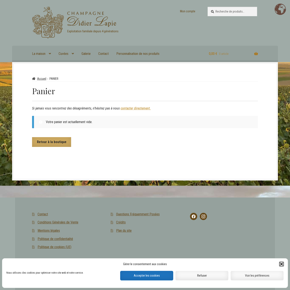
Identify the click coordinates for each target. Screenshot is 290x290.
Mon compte (187, 11)
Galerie (86, 54)
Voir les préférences (257, 276)
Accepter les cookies (147, 276)
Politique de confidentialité (55, 239)
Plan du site (124, 231)
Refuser (202, 276)
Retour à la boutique (51, 142)
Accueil (41, 78)
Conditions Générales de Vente (58, 222)
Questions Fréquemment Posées (138, 214)
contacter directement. (136, 108)
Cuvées (63, 54)
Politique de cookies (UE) (54, 247)
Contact (103, 54)
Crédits (121, 222)
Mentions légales (49, 231)
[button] (281, 264)
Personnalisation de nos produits (137, 54)
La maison (38, 54)
